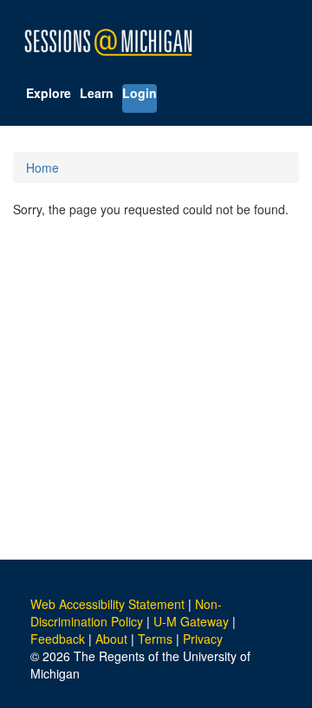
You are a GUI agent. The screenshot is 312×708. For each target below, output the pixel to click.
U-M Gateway (191, 621)
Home (42, 167)
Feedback (57, 638)
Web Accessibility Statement (107, 604)
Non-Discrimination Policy (126, 612)
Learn (97, 93)
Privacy (203, 638)
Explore (48, 93)
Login (139, 93)
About (111, 638)
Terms (155, 638)
